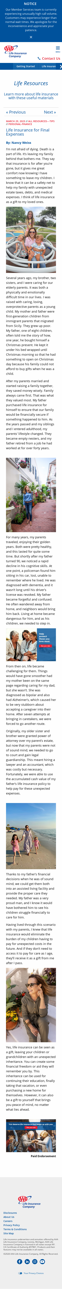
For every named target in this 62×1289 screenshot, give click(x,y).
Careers (7, 1221)
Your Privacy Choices (34, 1273)
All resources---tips (41, 121)
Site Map (8, 1233)
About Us (8, 1217)
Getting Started (26, 66)
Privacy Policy (11, 1225)
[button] (58, 66)
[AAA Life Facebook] (20, 1263)
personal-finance (20, 124)
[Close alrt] (31, 37)
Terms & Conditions (15, 1229)
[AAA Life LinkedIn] (27, 1263)
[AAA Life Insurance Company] (15, 51)
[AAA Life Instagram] (35, 1263)
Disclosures (10, 1212)
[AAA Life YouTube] (42, 1263)
